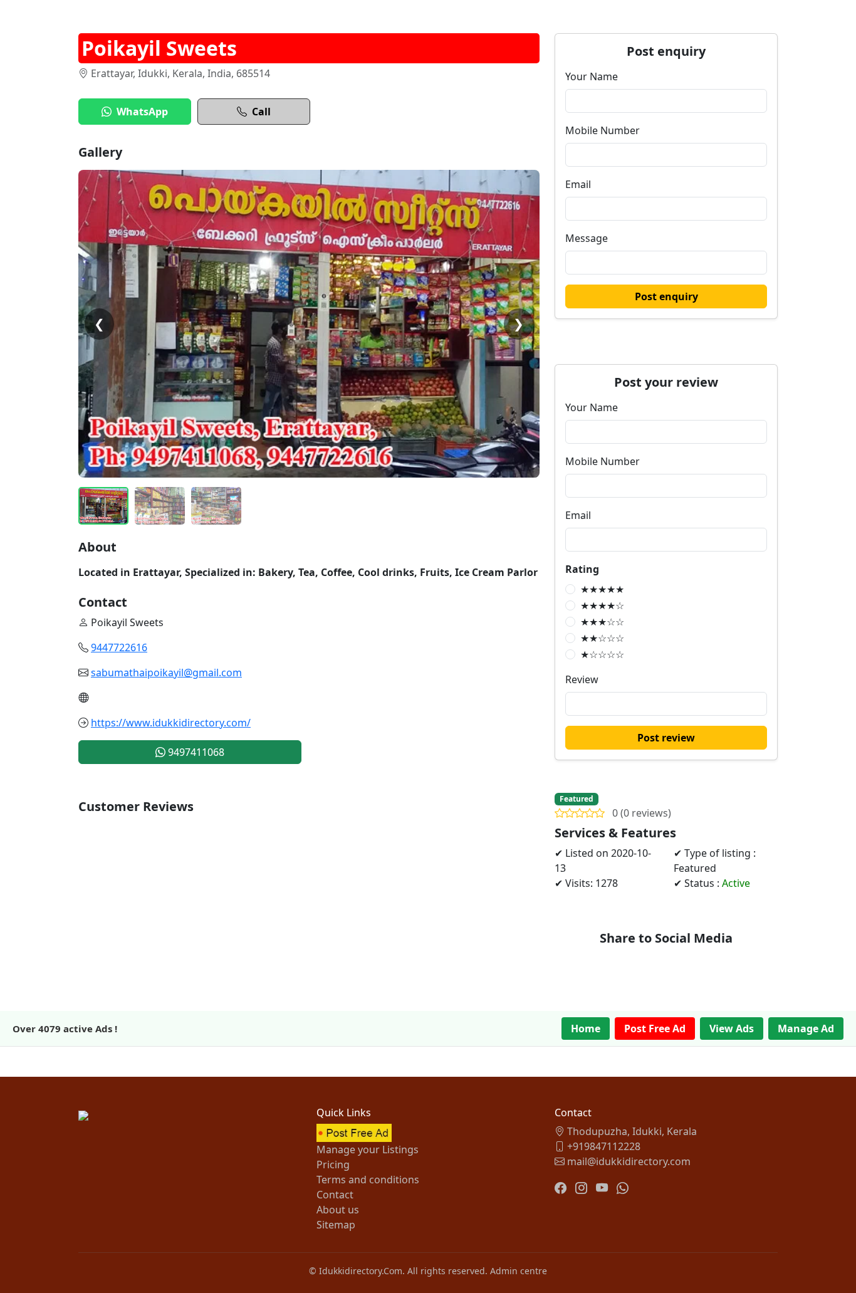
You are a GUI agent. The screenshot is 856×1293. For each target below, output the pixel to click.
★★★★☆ (602, 605)
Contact (334, 1194)
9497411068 (194, 752)
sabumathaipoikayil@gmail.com (166, 672)
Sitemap (335, 1225)
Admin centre (518, 1271)
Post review (666, 738)
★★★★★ (602, 589)
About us (337, 1210)
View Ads (731, 1028)
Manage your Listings (367, 1149)
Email (578, 184)
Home (585, 1028)
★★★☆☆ (602, 622)
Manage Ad (806, 1028)
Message (586, 238)
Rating (582, 569)
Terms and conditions (367, 1179)
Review (581, 679)
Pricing (333, 1164)
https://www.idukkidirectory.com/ (171, 723)
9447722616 (119, 647)
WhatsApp (142, 111)
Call (261, 111)
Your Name (591, 76)
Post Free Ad (655, 1028)
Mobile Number (602, 130)
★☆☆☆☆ (602, 654)
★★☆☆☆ (602, 638)
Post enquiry (666, 296)
